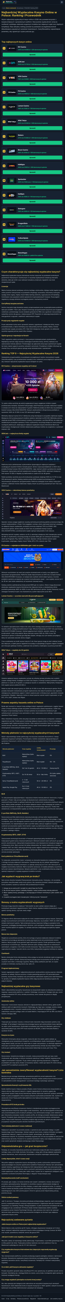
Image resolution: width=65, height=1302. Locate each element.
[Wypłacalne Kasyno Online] (9, 2)
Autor (3, 1298)
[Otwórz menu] (61, 2)
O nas (7, 1298)
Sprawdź (32, 54)
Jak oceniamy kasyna (56, 1298)
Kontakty (13, 1298)
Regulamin (33, 1298)
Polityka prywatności (23, 1298)
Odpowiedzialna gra (43, 1298)
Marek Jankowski (11, 8)
